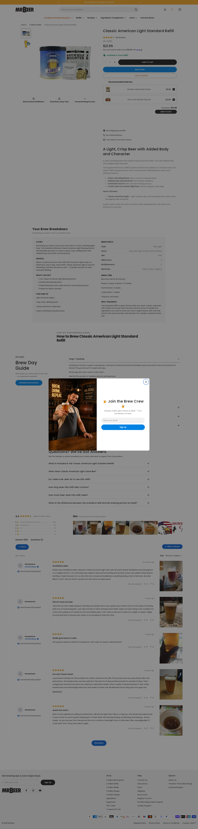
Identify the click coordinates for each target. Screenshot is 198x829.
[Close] (146, 382)
